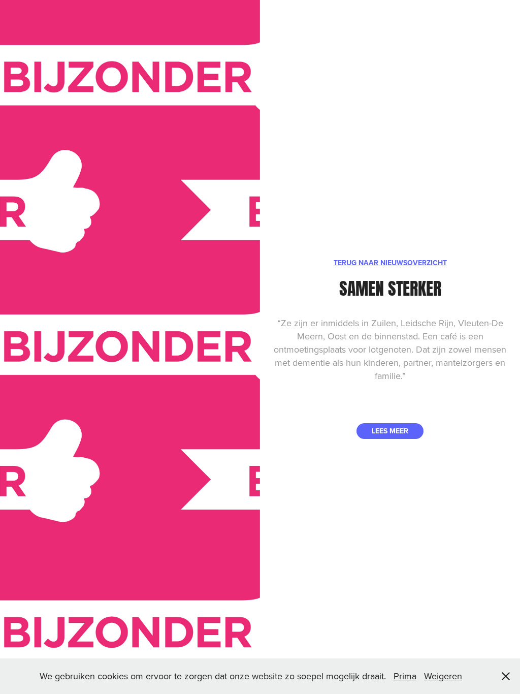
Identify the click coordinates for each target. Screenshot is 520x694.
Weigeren (443, 676)
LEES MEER (390, 431)
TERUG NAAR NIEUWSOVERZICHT (390, 263)
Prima (405, 676)
